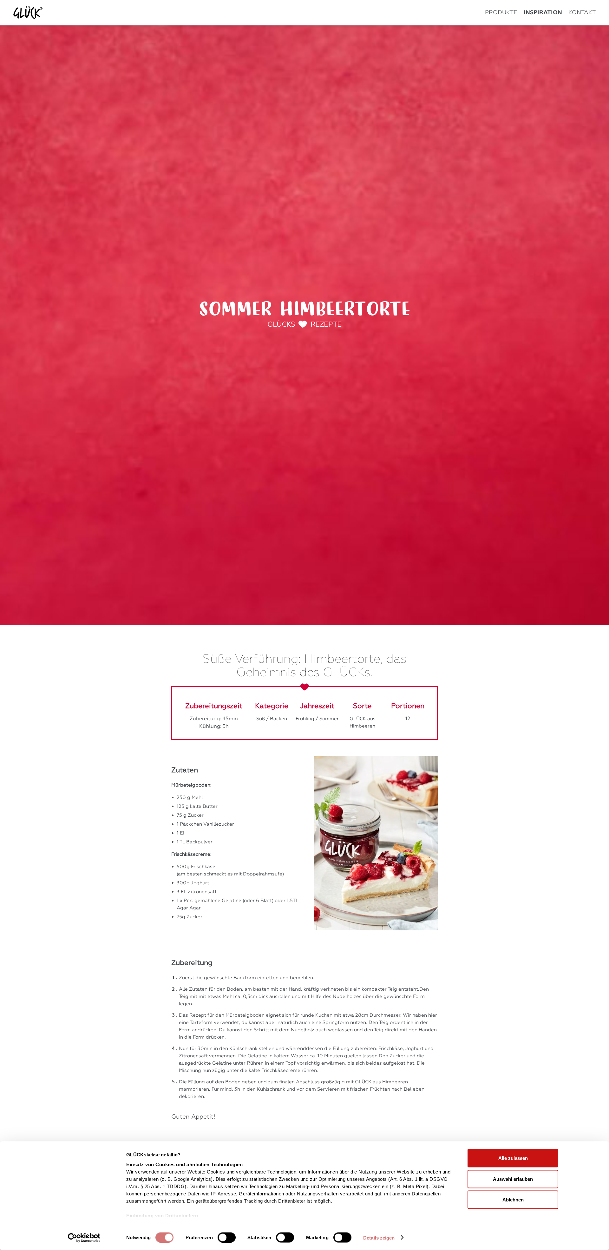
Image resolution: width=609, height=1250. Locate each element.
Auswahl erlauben (513, 1178)
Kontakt (582, 13)
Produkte (501, 13)
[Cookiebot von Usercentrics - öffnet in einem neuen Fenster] (84, 1237)
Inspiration (543, 13)
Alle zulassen (513, 1158)
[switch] (227, 1237)
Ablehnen (513, 1199)
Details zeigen (379, 1237)
